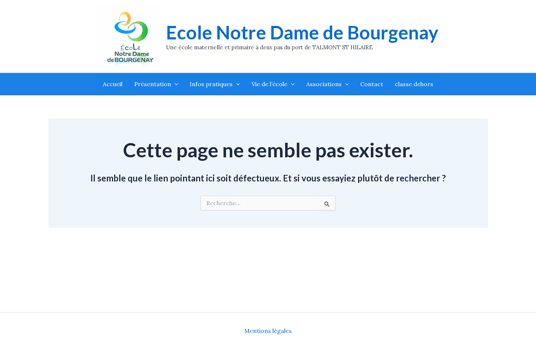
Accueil (113, 84)
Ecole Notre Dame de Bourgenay (302, 32)
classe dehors (414, 84)
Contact (371, 84)
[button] (174, 84)
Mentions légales (268, 330)
